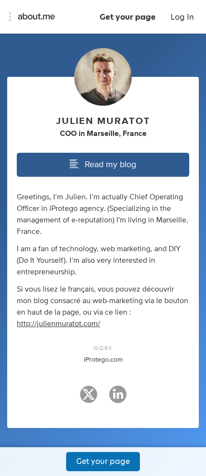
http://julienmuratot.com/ (58, 324)
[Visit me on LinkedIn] (117, 398)
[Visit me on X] (88, 398)
